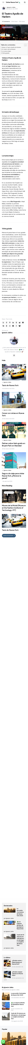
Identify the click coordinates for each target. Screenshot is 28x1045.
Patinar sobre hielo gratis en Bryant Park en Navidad (13, 444)
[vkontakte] (3, 326)
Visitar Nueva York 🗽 (13, 2)
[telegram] (13, 326)
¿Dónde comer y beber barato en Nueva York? (17, 962)
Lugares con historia (7, 27)
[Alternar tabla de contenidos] (24, 45)
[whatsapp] (9, 326)
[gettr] (16, 326)
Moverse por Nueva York (10, 367)
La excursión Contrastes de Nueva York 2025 (20, 912)
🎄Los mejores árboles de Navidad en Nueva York (20, 925)
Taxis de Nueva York (10, 385)
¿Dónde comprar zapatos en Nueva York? (17, 973)
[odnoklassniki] (6, 326)
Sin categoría (8, 455)
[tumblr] (16, 322)
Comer (6, 394)
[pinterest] (9, 322)
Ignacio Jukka (11, 7)
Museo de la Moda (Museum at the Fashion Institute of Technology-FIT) (14, 507)
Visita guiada (5, 53)
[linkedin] (13, 322)
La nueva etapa (6, 51)
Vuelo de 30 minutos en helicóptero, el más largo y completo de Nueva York (20, 940)
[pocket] (23, 322)
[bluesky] (19, 326)
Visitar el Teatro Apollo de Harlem (11, 47)
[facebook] (6, 322)
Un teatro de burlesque (8, 49)
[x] (3, 322)
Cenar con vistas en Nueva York (13, 414)
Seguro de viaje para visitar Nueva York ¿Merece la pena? (13, 475)
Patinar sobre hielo (9, 424)
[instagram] (14, 355)
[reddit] (19, 322)
